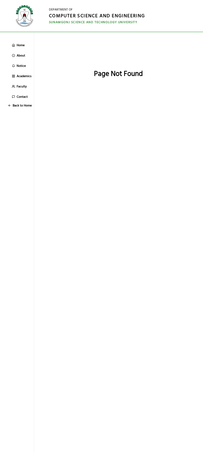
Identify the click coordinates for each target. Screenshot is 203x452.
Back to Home (22, 105)
